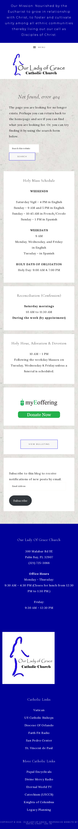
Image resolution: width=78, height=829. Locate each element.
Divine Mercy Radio (39, 779)
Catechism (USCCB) (39, 794)
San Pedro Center (39, 740)
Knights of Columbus (39, 802)
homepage (22, 119)
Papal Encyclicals (39, 771)
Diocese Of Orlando (39, 725)
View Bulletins (39, 444)
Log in (48, 824)
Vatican (39, 710)
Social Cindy (34, 824)
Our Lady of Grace (36, 822)
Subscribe (20, 500)
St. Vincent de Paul (39, 748)
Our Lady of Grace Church (39, 64)
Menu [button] (42, 47)
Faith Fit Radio (39, 733)
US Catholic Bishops (39, 717)
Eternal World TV (39, 787)
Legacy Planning (39, 809)
